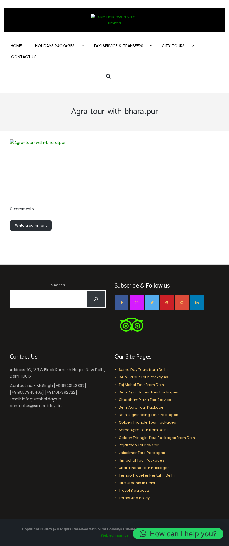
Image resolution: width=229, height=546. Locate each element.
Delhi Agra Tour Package (141, 407)
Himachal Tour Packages (141, 460)
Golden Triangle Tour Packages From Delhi (157, 437)
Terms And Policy (134, 498)
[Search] (96, 299)
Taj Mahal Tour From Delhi (142, 384)
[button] (178, 533)
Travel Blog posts (134, 490)
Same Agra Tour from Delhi (143, 430)
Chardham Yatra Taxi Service (145, 399)
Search (58, 285)
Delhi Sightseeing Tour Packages (148, 414)
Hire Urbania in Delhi (137, 482)
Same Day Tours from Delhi (143, 369)
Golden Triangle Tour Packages (147, 422)
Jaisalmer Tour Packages (142, 452)
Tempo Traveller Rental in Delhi (147, 475)
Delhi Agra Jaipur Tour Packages (148, 392)
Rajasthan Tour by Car (139, 445)
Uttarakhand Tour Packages (144, 467)
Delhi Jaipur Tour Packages (143, 377)
